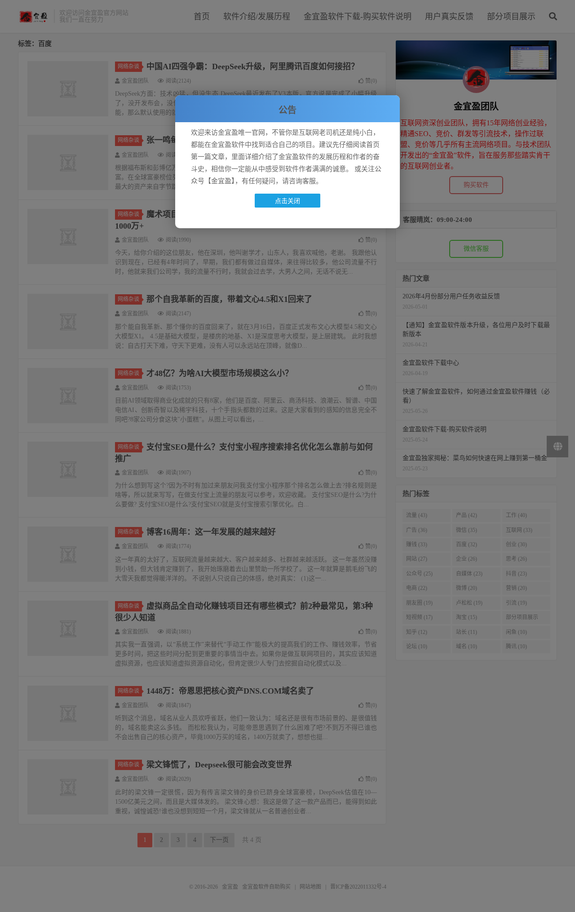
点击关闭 (287, 200)
